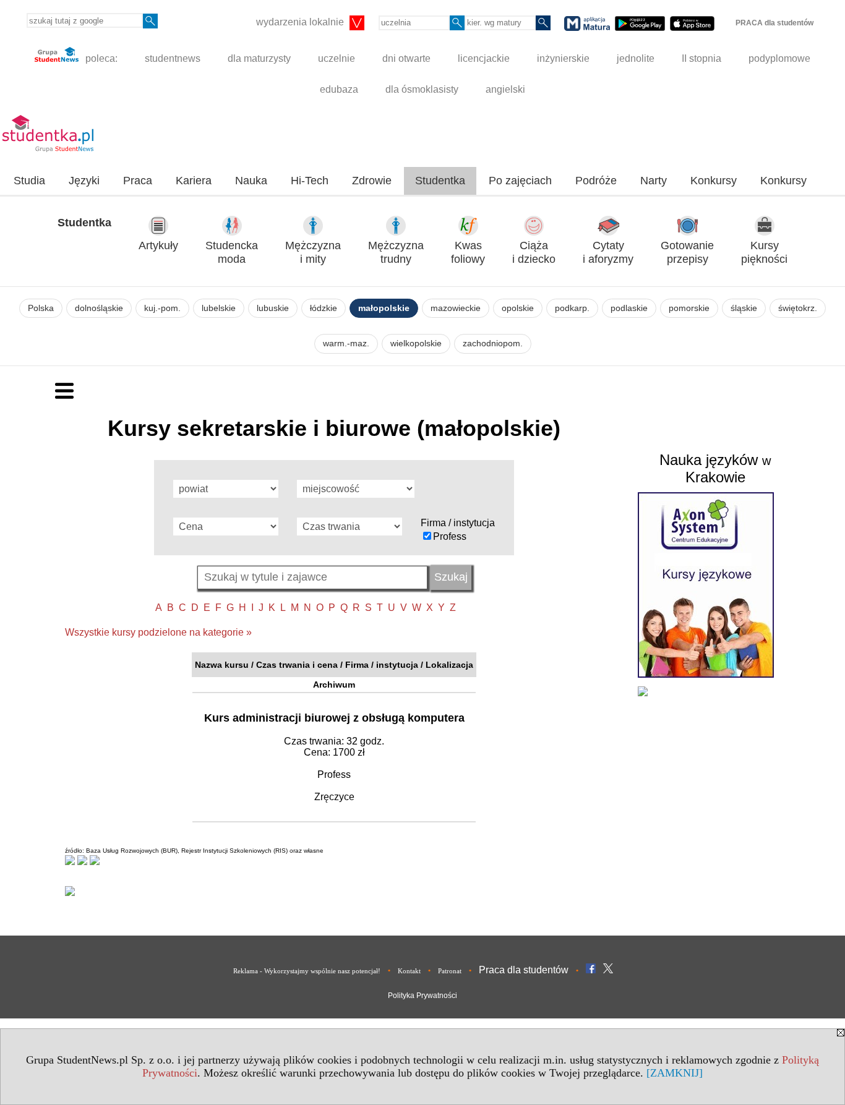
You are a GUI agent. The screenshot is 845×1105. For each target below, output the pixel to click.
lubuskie (273, 308)
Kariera (194, 180)
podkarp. (572, 308)
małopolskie (384, 308)
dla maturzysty (259, 58)
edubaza (339, 89)
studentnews (172, 58)
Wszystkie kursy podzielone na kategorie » (158, 632)
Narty (653, 180)
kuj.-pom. (162, 308)
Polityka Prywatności (422, 995)
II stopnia (701, 58)
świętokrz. (797, 308)
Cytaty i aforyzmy (608, 252)
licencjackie (484, 58)
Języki (84, 180)
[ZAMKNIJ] (674, 1073)
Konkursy (713, 180)
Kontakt (409, 971)
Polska (41, 308)
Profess (449, 536)
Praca (137, 180)
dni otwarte (406, 58)
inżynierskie (563, 58)
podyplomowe (779, 58)
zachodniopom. (493, 343)
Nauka (251, 180)
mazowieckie (456, 308)
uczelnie (336, 58)
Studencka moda (231, 252)
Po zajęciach (520, 180)
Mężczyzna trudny (396, 252)
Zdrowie (372, 180)
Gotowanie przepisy (687, 252)
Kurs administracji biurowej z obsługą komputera (334, 718)
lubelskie (219, 308)
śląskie (744, 308)
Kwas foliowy (468, 252)
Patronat (449, 971)
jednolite (635, 58)
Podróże (596, 180)
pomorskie (689, 308)
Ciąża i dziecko (533, 252)
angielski (505, 89)
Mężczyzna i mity (313, 252)
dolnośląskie (99, 308)
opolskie (518, 308)
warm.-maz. (346, 343)
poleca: (100, 58)
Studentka (440, 180)
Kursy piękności (764, 252)
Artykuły (158, 245)
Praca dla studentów (523, 970)
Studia (29, 180)
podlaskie (629, 308)
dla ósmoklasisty (421, 89)
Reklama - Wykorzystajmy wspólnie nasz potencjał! (306, 971)
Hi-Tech (309, 180)
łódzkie (323, 308)
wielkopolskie (416, 343)
